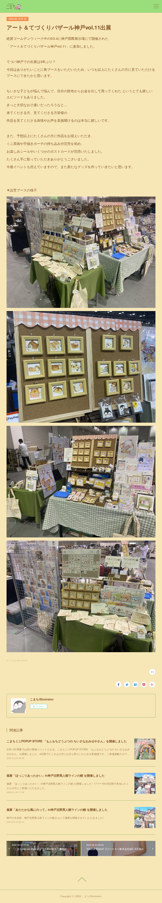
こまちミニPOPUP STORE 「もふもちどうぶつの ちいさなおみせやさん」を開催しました (67, 741)
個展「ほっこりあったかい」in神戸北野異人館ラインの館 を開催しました (56, 775)
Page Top (81, 879)
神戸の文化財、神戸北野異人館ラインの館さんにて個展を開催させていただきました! (55, 817)
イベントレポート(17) (17, 660)
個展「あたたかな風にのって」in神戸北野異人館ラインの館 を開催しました (57, 809)
